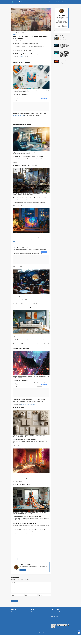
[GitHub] (52, 627)
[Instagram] (57, 625)
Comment (14, 582)
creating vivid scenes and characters (28, 404)
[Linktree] (52, 625)
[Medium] (54, 627)
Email (26, 595)
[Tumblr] (66, 625)
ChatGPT (55, 1)
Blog (59, 1)
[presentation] (56, 38)
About (12, 618)
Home (47, 1)
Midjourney (51, 1)
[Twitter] (55, 625)
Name (13, 595)
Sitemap (12, 620)
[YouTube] (63, 625)
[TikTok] (68, 625)
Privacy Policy (33, 613)
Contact (32, 611)
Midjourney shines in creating (18, 115)
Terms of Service (34, 615)
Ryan (14, 40)
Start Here (13, 615)
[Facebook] (54, 625)
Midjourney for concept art (30, 199)
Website (40, 595)
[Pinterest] (61, 625)
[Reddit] (65, 625)
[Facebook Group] (59, 625)
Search (55, 30)
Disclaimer (33, 618)
